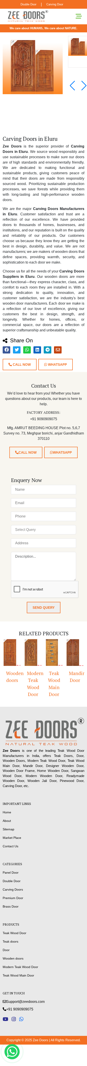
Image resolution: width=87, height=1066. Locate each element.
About (7, 821)
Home (7, 812)
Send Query (44, 607)
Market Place (12, 838)
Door (6, 950)
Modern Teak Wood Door (31, 684)
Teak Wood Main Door (50, 684)
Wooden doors (13, 958)
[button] (84, 86)
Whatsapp (57, 364)
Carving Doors (13, 889)
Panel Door (11, 872)
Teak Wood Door (14, 933)
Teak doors (10, 941)
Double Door (28, 4)
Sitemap (8, 829)
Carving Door (54, 4)
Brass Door (11, 906)
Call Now (21, 364)
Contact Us (10, 846)
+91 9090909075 (19, 1009)
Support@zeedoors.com (25, 1002)
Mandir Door (73, 677)
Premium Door (13, 898)
